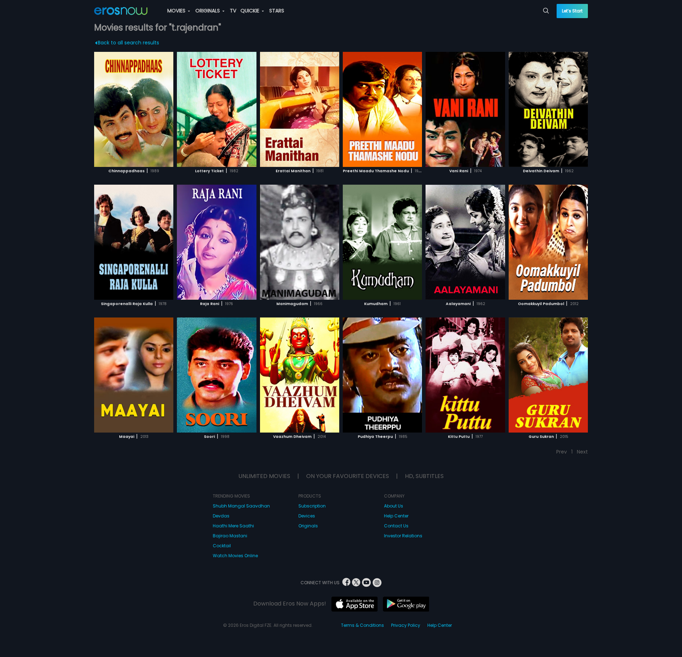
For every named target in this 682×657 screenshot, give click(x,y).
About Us (393, 506)
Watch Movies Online (235, 556)
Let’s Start (572, 11)
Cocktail (222, 546)
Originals (308, 526)
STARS (276, 10)
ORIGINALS (208, 10)
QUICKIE (250, 10)
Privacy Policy (405, 625)
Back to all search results (128, 42)
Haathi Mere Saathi (233, 526)
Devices (306, 516)
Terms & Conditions (362, 625)
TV (233, 10)
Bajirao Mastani (230, 536)
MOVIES (177, 10)
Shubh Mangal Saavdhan (241, 506)
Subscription (312, 506)
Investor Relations (403, 536)
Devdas (221, 516)
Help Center (396, 516)
